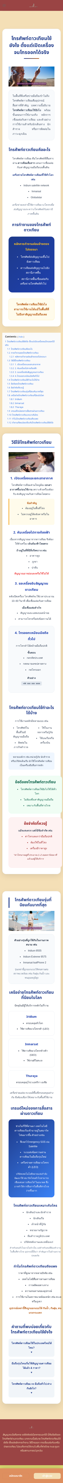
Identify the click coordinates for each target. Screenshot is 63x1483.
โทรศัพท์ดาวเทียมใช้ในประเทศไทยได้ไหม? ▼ (31, 1347)
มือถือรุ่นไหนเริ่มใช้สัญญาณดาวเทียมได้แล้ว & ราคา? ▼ (32, 1368)
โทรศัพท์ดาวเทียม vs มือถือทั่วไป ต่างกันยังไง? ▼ (32, 1388)
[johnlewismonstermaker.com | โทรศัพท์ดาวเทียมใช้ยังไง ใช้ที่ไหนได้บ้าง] (33, 5)
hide (21, 336)
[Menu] (4, 5)
